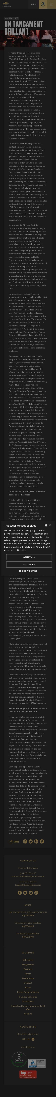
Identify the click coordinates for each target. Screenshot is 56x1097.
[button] (28, 571)
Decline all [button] (29, 564)
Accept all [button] (29, 557)
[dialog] (28, 548)
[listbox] (46, 525)
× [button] (50, 525)
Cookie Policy (20, 550)
